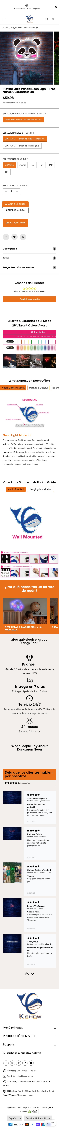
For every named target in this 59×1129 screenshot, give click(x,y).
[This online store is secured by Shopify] (33, 1111)
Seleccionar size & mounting (19, 133)
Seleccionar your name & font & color (24, 113)
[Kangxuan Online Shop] (29, 19)
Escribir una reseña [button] (29, 299)
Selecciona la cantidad (16, 185)
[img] (11, 782)
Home (5, 27)
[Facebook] (6, 237)
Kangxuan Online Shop (31, 1107)
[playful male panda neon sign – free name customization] (26, 58)
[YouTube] (31, 1063)
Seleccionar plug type (15, 159)
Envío (5, 102)
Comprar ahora (15, 210)
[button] (4, 19)
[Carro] (53, 19)
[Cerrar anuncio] (56, 7)
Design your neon (15, 222)
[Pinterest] (23, 237)
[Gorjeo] (14, 237)
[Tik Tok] (25, 1063)
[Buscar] (47, 19)
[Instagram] (12, 1063)
